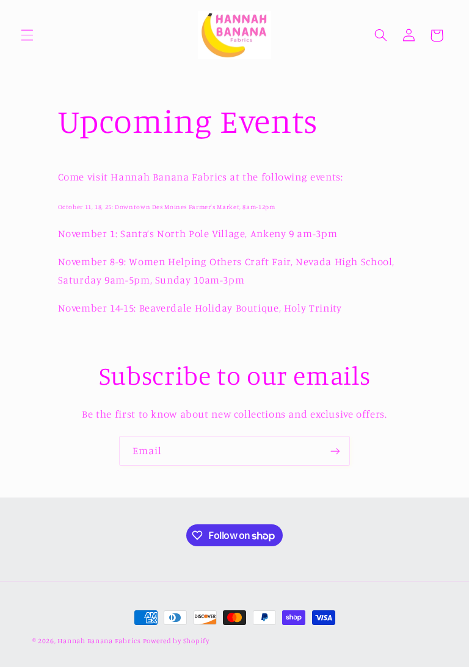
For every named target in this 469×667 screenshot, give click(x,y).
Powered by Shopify (176, 641)
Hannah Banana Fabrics (99, 641)
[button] (27, 35)
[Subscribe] (335, 451)
